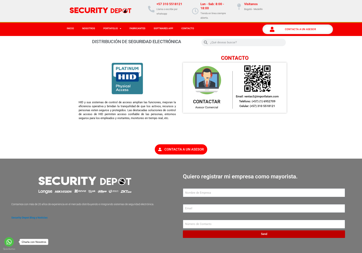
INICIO (70, 28)
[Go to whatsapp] (9, 242)
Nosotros (88, 28)
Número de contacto (196, 217)
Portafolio (110, 28)
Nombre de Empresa (196, 185)
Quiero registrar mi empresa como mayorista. (240, 176)
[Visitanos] (239, 6)
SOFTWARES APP (163, 28)
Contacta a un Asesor (300, 29)
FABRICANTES (137, 28)
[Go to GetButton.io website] (9, 249)
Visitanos (251, 4)
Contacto (187, 28)
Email (186, 201)
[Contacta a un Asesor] (272, 29)
